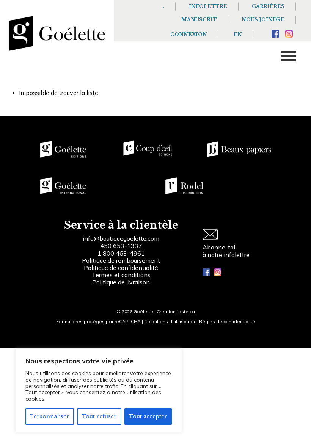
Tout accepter (148, 416)
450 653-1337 (121, 245)
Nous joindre (263, 19)
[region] (98, 391)
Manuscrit (199, 19)
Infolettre (208, 6)
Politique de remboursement (121, 260)
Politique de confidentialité (121, 267)
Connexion (188, 34)
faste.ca (186, 311)
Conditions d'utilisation (169, 321)
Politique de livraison (121, 282)
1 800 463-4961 (121, 253)
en (238, 34)
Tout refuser (99, 416)
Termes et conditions (121, 275)
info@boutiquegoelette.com (121, 238)
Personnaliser (49, 416)
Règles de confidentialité (227, 321)
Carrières (268, 6)
